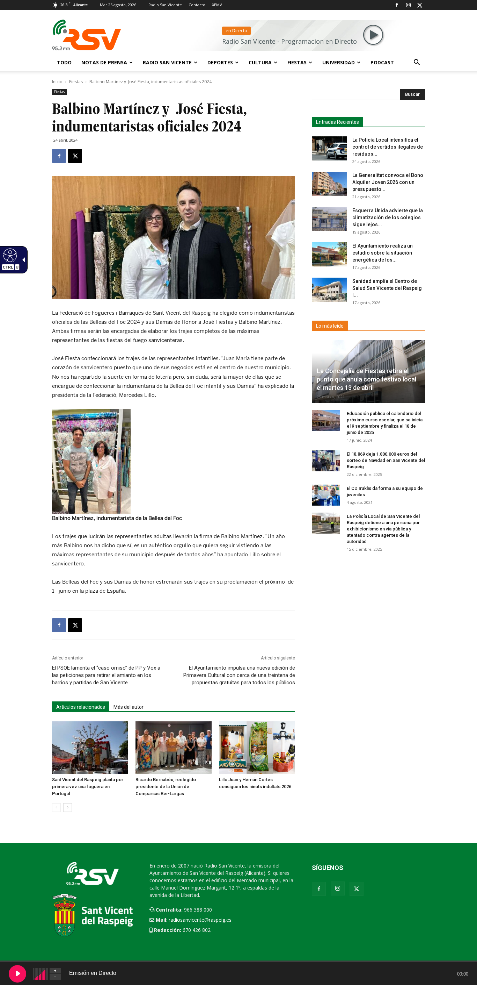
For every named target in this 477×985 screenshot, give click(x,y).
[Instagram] (408, 5)
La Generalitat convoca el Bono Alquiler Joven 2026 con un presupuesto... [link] (387, 182)
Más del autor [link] (128, 707)
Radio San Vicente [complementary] (167, 62)
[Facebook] (396, 5)
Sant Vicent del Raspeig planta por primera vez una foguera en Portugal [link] (87, 786)
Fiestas (76, 82)
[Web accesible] (9, 255)
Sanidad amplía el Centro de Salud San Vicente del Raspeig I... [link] (387, 288)
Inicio (57, 82)
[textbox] (365, 94)
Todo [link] (64, 62)
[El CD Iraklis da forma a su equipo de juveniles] (326, 495)
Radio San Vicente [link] (165, 4)
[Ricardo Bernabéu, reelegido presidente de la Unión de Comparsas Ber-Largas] (173, 747)
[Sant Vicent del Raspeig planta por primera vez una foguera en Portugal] (90, 747)
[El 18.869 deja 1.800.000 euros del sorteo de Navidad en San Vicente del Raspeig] (326, 460)
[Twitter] (419, 5)
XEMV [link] (217, 4)
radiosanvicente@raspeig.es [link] (200, 919)
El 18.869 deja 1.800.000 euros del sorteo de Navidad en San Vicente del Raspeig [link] (386, 460)
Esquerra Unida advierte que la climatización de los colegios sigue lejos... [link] (387, 217)
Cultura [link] (260, 62)
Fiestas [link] (297, 62)
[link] (59, 156)
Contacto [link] (197, 4)
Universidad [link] (338, 62)
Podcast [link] (382, 62)
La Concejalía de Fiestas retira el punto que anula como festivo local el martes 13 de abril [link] (366, 379)
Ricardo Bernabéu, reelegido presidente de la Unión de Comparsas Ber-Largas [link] (165, 786)
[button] (416, 63)
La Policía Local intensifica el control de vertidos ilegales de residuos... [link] (387, 147)
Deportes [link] (220, 62)
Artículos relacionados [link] (80, 707)
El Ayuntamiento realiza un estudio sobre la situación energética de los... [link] (382, 253)
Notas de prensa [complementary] (104, 62)
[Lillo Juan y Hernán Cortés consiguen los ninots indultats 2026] (257, 747)
